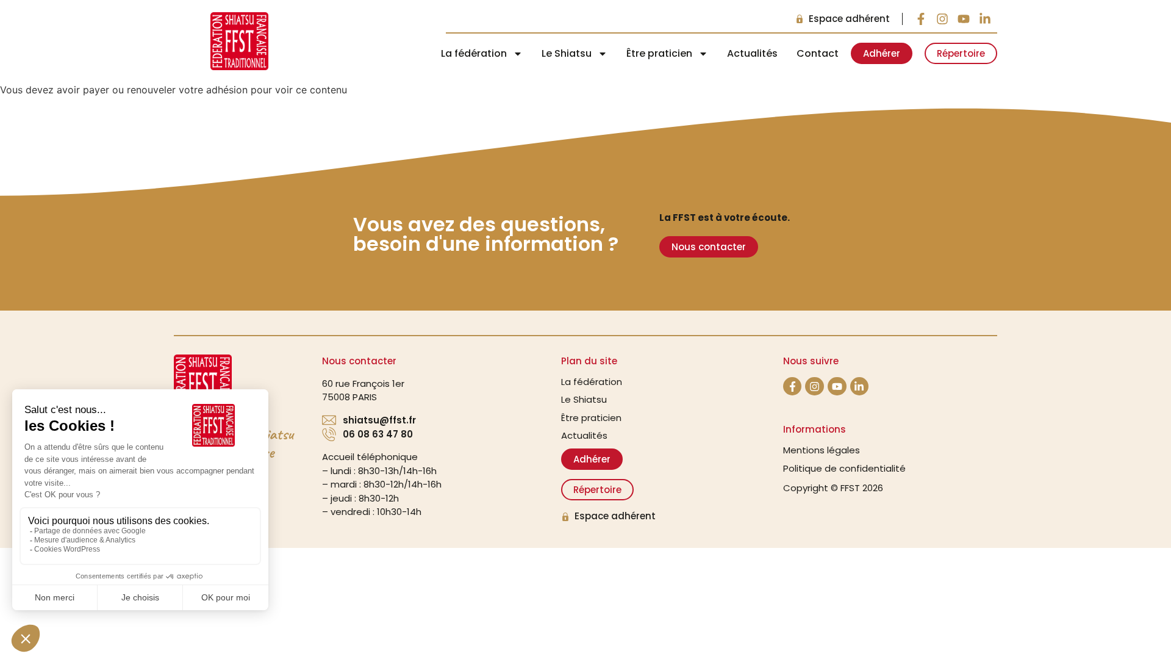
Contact (818, 53)
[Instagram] (942, 19)
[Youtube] (964, 19)
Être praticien (591, 417)
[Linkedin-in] (985, 19)
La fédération (591, 381)
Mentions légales (821, 450)
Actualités (752, 53)
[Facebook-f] (921, 19)
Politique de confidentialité (844, 468)
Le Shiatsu (584, 399)
